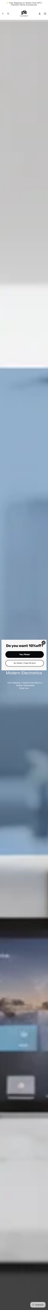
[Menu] (3, 13)
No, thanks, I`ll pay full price (25, 663)
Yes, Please (24, 654)
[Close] (44, 642)
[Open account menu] (39, 13)
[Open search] (8, 13)
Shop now (24, 688)
